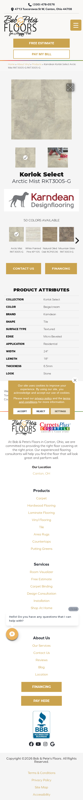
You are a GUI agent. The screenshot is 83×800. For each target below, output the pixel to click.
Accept (22, 411)
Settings (60, 411)
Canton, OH (41, 473)
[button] (41, 43)
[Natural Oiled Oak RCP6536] (50, 234)
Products (37, 64)
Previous (6, 156)
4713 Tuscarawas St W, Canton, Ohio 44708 (43, 9)
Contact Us (23, 268)
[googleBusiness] (52, 744)
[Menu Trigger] (75, 25)
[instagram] (45, 744)
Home (11, 64)
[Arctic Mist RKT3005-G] (16, 234)
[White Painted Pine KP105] (33, 234)
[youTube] (38, 744)
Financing (61, 268)
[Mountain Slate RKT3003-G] (66, 234)
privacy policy (43, 398)
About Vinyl (23, 64)
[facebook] (31, 744)
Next (77, 156)
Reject (40, 411)
